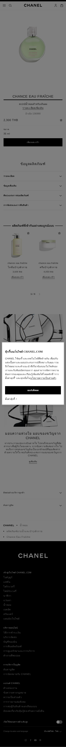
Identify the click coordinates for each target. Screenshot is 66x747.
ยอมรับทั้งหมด (33, 390)
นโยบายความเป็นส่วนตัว (43, 378)
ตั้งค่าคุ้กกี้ (10, 399)
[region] (33, 373)
